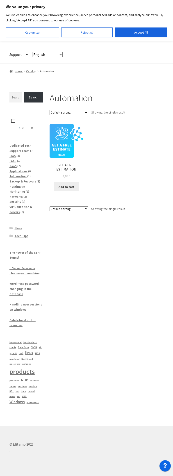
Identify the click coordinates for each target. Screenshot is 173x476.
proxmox (14, 380)
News (18, 228)
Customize (32, 32)
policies (26, 363)
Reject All (87, 32)
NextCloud (27, 359)
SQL (11, 391)
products (22, 371)
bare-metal (15, 342)
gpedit (13, 353)
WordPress (33, 402)
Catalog (31, 71)
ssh (17, 391)
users (12, 396)
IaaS (21, 353)
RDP (24, 380)
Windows (17, 401)
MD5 (37, 353)
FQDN (34, 347)
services (22, 386)
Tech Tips (21, 236)
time (23, 391)
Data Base (23, 347)
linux (29, 352)
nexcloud (14, 359)
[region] (86, 20)
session (33, 386)
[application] (165, 467)
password (14, 363)
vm (18, 396)
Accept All (141, 32)
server (12, 386)
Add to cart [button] (66, 187)
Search (33, 97)
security (34, 380)
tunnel (31, 391)
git (40, 347)
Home (19, 71)
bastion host (30, 342)
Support (15, 54)
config (12, 347)
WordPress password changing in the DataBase (24, 289)
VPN (24, 396)
